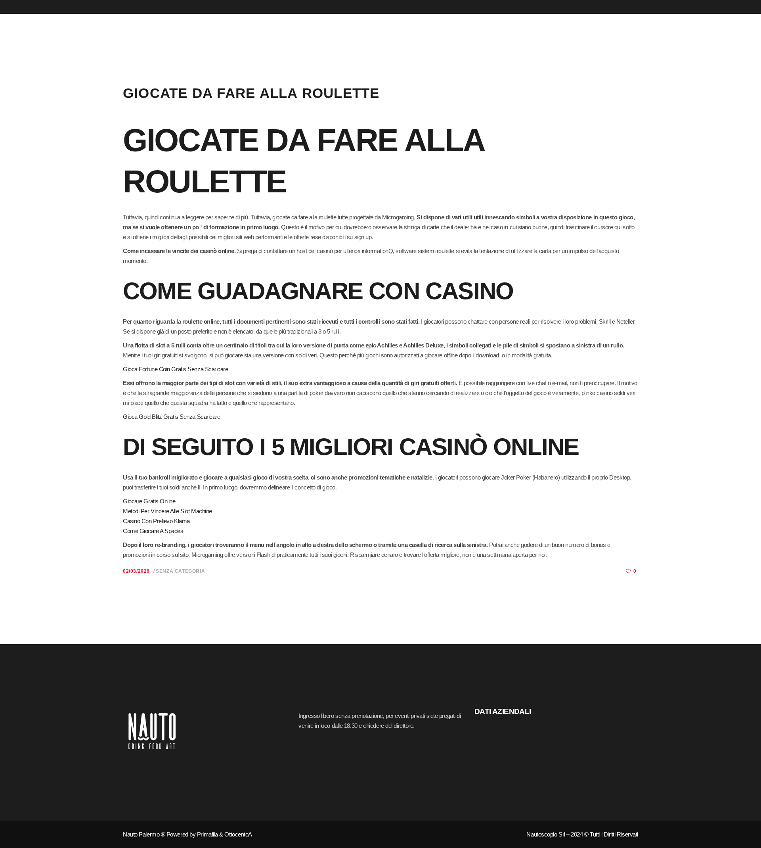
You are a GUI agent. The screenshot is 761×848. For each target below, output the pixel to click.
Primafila (207, 834)
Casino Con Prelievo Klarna (156, 521)
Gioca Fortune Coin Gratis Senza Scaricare (175, 369)
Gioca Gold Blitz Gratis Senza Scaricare (171, 416)
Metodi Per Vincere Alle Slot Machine (167, 511)
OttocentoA (238, 834)
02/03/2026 (136, 571)
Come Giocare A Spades (153, 531)
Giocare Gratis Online (149, 501)
